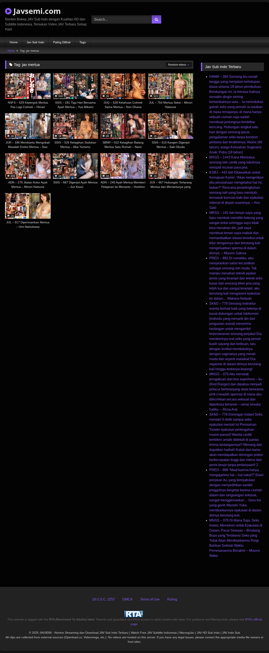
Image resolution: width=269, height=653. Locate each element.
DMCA (128, 599)
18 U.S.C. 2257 (103, 599)
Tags (82, 42)
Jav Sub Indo (35, 42)
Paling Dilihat (61, 42)
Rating (172, 599)
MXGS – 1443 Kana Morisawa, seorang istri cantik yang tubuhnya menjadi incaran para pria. (234, 162)
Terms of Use (150, 599)
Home (14, 42)
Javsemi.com (36, 11)
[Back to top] (256, 640)
